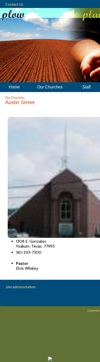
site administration (21, 287)
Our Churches (15, 97)
